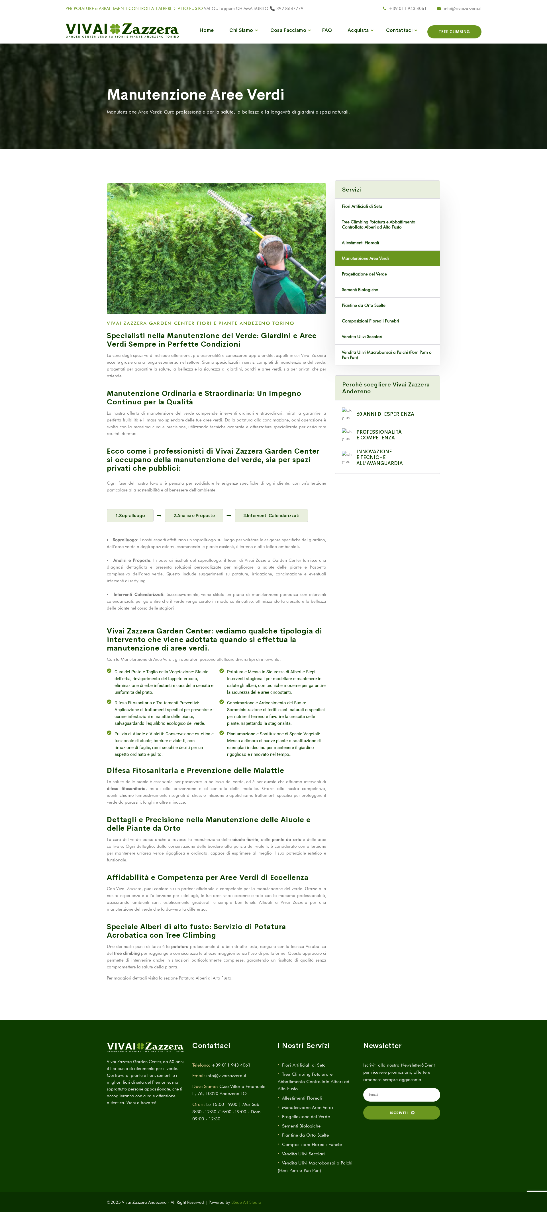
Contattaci (399, 30)
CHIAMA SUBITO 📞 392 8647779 (269, 8)
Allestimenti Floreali (360, 242)
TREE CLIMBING (454, 31)
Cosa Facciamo (288, 30)
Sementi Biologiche (360, 289)
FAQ (327, 30)
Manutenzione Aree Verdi (365, 258)
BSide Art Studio (246, 1202)
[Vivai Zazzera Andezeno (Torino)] (122, 30)
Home (206, 30)
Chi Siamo (241, 30)
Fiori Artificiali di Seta (362, 206)
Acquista (358, 30)
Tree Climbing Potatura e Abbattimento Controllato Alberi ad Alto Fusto (378, 224)
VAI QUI (212, 8)
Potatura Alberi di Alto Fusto (205, 978)
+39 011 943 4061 (408, 8)
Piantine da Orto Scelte (363, 305)
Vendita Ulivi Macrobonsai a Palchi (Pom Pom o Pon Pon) (387, 355)
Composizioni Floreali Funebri (370, 321)
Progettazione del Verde (364, 274)
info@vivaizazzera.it (462, 8)
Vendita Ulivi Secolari (362, 336)
